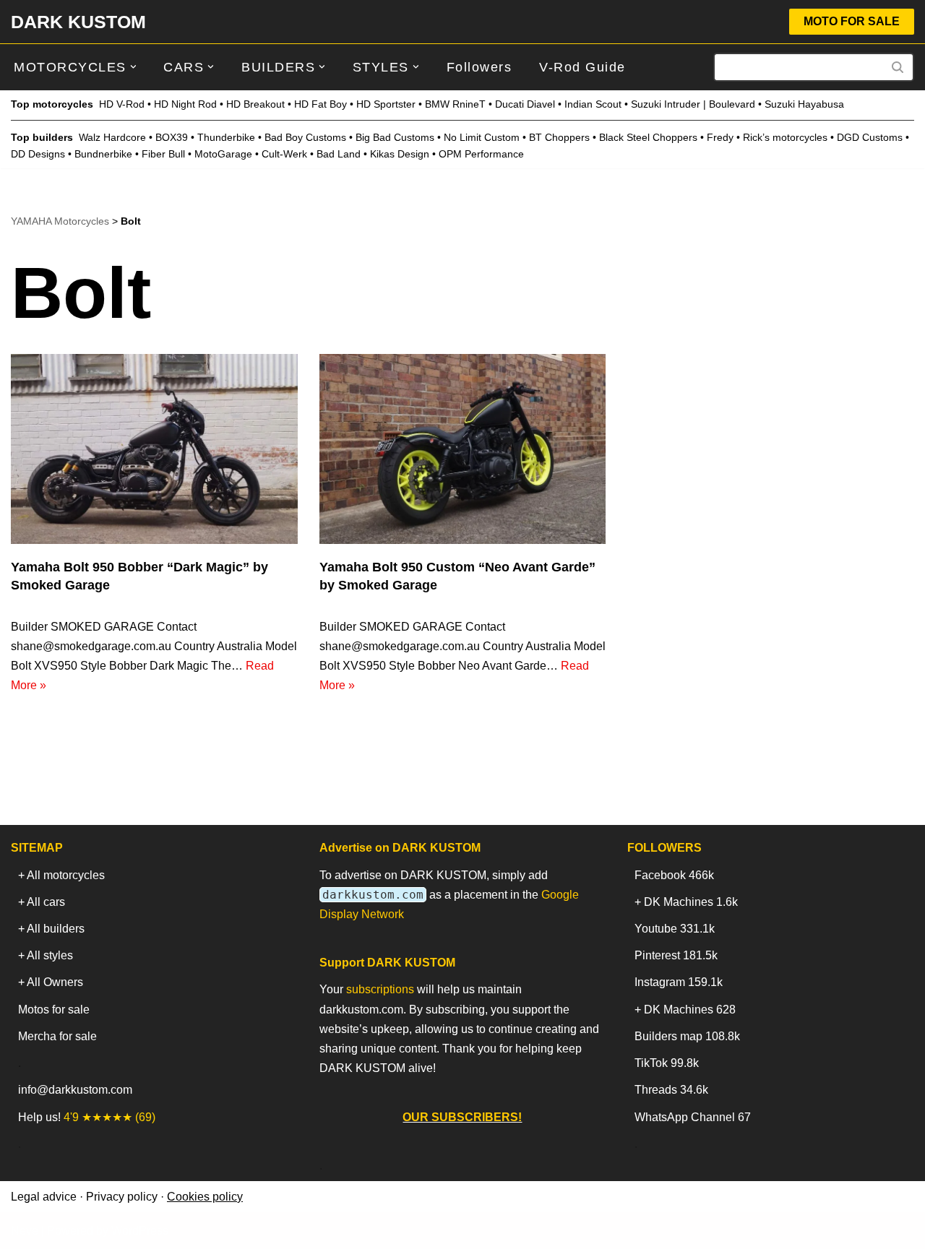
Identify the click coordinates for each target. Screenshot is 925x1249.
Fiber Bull (163, 154)
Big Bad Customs (395, 137)
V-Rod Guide (582, 67)
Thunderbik (223, 137)
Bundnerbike (103, 154)
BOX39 (171, 137)
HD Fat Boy (320, 104)
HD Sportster (386, 104)
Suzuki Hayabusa (804, 104)
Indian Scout (592, 104)
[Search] (898, 67)
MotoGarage (223, 154)
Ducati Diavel (525, 104)
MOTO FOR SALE (852, 21)
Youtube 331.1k (674, 928)
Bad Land (339, 154)
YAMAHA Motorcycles (60, 221)
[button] (133, 67)
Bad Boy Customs (305, 137)
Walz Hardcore (112, 137)
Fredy (720, 137)
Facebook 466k (674, 875)
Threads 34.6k (671, 1090)
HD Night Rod (185, 104)
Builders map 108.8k (687, 1036)
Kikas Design (399, 154)
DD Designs (38, 154)
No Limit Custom (482, 137)
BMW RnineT (455, 104)
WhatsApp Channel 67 (692, 1117)
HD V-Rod (122, 104)
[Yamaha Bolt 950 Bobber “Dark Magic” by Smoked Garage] (154, 449)
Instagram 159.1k (678, 982)
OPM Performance (481, 154)
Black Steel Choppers (648, 137)
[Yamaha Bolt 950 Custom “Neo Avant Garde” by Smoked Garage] (462, 449)
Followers (479, 67)
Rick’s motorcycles (785, 137)
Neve (24, 1230)
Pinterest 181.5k (676, 955)
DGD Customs (870, 137)
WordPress (139, 1230)
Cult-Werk (284, 154)
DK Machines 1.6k (691, 902)
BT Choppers (559, 137)
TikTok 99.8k (666, 1063)
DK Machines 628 (690, 1009)
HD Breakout (255, 104)
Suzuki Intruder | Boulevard (693, 104)
